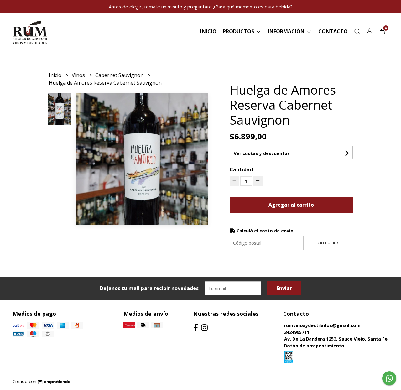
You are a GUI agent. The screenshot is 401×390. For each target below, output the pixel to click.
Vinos (79, 75)
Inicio (208, 31)
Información (287, 31)
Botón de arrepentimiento (314, 346)
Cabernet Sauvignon (120, 75)
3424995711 (296, 332)
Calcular (327, 243)
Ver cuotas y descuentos (262, 153)
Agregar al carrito (291, 204)
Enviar (284, 288)
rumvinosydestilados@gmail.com (322, 325)
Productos (239, 31)
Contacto (333, 31)
